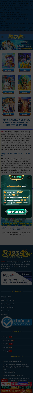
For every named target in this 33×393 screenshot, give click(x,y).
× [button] (29, 177)
